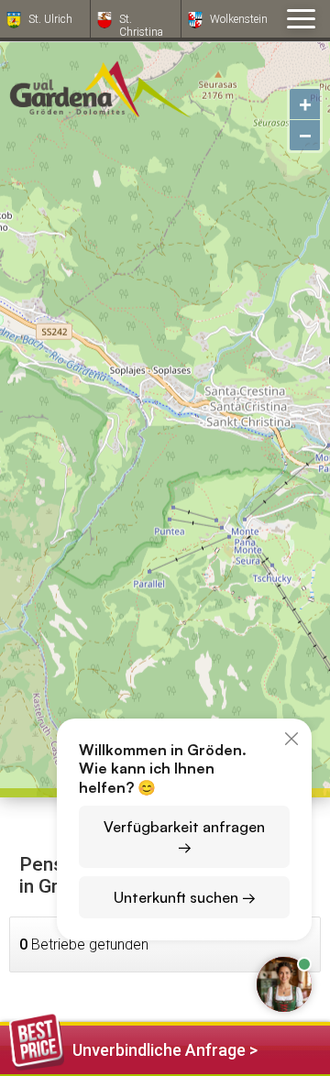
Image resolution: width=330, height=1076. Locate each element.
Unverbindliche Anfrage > (165, 1050)
